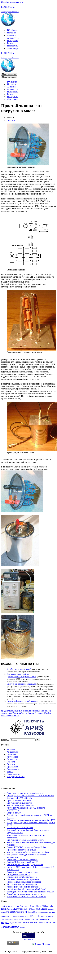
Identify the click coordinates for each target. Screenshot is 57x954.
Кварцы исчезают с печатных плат (23, 872)
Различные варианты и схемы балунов (25, 793)
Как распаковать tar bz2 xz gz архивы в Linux (28, 852)
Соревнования (13, 774)
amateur (4, 906)
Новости (11, 762)
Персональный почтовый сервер (22, 859)
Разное (10, 43)
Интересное (12, 40)
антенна (34, 915)
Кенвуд (30, 912)
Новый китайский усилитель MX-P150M (26, 889)
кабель (16, 919)
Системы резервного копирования (23, 879)
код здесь (28, 939)
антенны (45, 916)
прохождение (43, 919)
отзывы (27, 919)
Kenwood (19, 909)
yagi (18, 912)
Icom (4, 908)
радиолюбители (16, 923)
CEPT (15, 906)
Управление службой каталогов (22, 877)
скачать (42, 922)
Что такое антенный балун (19, 803)
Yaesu (12, 911)
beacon (10, 906)
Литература (12, 48)
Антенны (11, 35)
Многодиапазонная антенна (44, 912)
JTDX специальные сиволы (20, 827)
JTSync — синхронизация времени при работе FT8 (31, 820)
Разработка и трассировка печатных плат (26, 894)
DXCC (34, 906)
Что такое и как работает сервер (22, 884)
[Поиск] (38, 739)
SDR (41, 909)
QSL (37, 909)
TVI (7, 912)
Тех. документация (15, 776)
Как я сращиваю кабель (18, 674)
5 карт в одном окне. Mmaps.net (21, 684)
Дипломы (11, 754)
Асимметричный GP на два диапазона (25, 864)
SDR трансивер (49, 909)
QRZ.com (32, 909)
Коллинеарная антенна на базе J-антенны (26, 896)
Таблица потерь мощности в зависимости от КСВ (30, 892)
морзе (21, 919)
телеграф (51, 922)
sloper (3, 912)
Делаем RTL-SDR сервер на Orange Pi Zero (27, 847)
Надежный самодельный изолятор (23, 701)
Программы (12, 46)
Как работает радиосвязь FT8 (20, 805)
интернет (10, 919)
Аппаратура (13, 38)
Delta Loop (23, 906)
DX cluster (12, 30)
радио (5, 922)
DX (29, 906)
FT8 (43, 906)
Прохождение (13, 769)
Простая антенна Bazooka (19, 800)
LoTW (26, 909)
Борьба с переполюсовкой (19, 669)
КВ (26, 912)
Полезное (11, 33)
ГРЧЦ (22, 912)
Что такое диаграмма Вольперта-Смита (25, 840)
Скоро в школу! (14, 813)
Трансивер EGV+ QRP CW (19, 798)
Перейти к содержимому (12, 2)
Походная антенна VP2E (18, 874)
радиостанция (30, 922)
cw (18, 906)
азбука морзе (21, 916)
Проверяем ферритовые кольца (21, 850)
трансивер (10, 926)
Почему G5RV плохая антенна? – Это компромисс (30, 795)
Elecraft (38, 906)
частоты (22, 927)
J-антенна (10, 909)
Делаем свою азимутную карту (21, 676)
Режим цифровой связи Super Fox (22, 887)
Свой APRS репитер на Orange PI (22, 862)
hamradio (49, 906)
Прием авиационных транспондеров (24, 882)
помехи (33, 919)
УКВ (15, 916)
